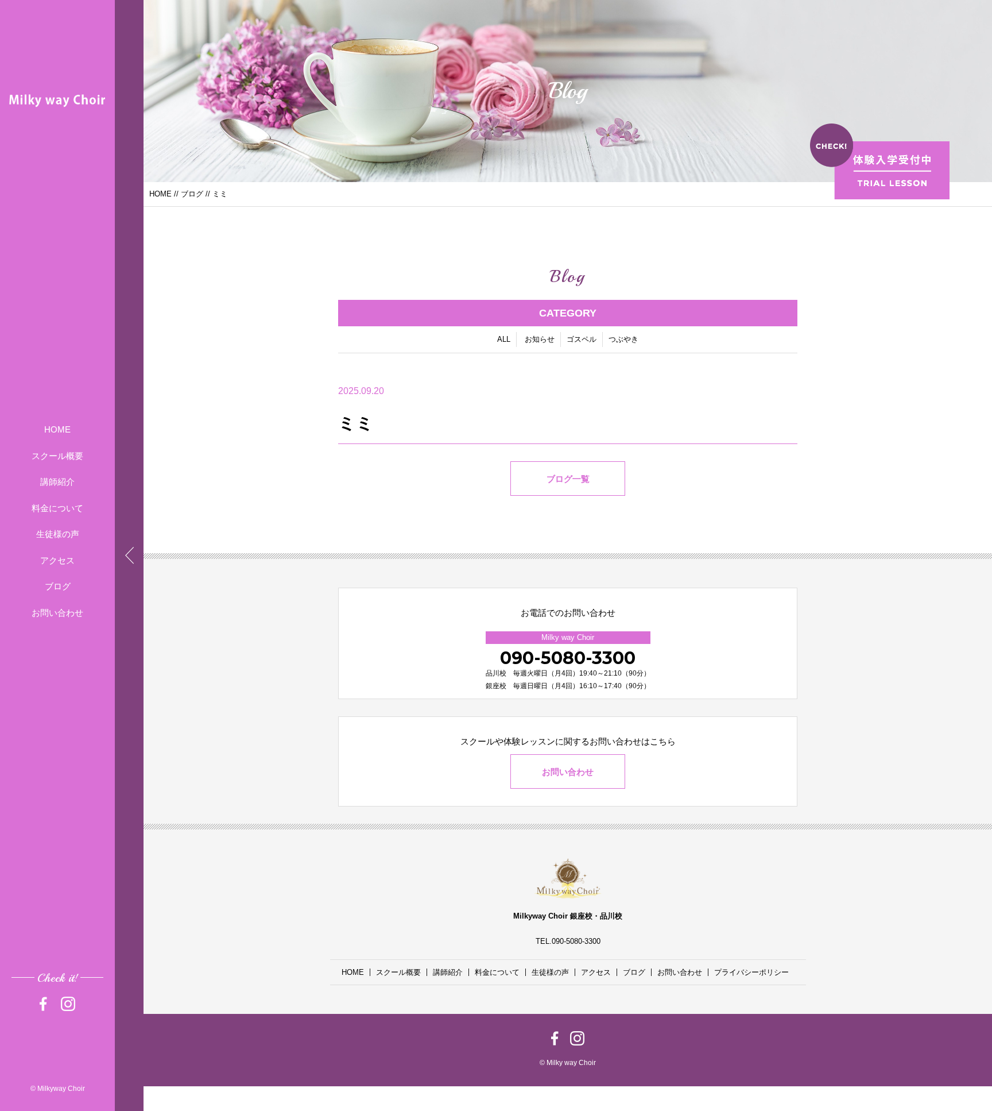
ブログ (58, 586)
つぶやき (623, 339)
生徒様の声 (57, 534)
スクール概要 (57, 456)
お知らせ (540, 339)
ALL (503, 339)
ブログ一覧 (568, 479)
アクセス (57, 560)
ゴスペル (581, 339)
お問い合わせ (57, 613)
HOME (57, 429)
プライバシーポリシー (751, 972)
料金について (57, 508)
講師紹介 (57, 482)
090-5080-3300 (568, 658)
